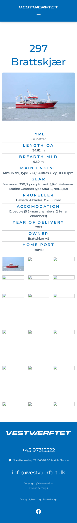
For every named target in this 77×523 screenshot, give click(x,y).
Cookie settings (38, 488)
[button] (38, 15)
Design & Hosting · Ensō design (38, 499)
